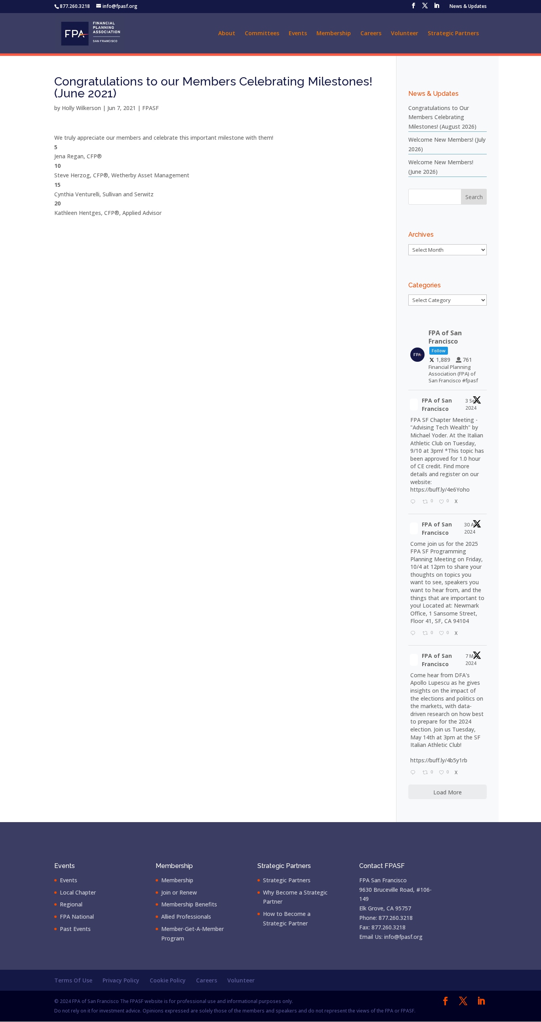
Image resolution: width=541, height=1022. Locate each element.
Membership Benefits (189, 904)
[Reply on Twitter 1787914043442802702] (414, 773)
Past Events (75, 929)
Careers (370, 33)
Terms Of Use (73, 980)
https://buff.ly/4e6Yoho (440, 489)
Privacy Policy (121, 980)
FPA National (77, 916)
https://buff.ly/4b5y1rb (438, 760)
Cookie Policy (168, 980)
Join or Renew (179, 892)
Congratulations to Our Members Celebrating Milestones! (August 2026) (442, 117)
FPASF (150, 108)
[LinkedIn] (436, 8)
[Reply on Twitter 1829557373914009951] (414, 633)
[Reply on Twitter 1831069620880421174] (414, 502)
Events (298, 33)
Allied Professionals (186, 916)
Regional (71, 904)
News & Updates (468, 6)
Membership (333, 33)
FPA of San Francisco (437, 404)
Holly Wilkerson (81, 108)
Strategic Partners (453, 33)
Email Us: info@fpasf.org (391, 936)
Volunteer (404, 33)
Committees (262, 33)
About (226, 33)
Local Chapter (78, 892)
